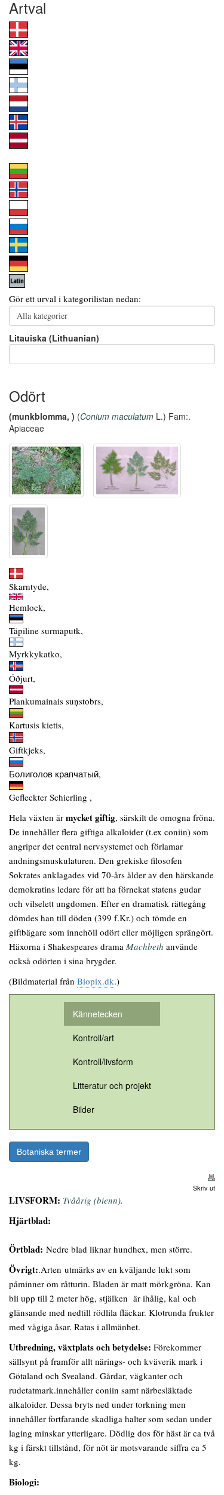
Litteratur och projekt (112, 1085)
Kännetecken (97, 1014)
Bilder (83, 1109)
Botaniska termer (49, 1151)
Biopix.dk (95, 981)
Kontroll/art (93, 1038)
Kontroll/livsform (103, 1062)
